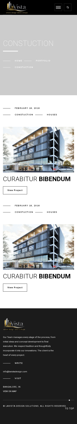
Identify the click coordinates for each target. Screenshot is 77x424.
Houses (52, 114)
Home (18, 61)
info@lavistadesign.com (15, 371)
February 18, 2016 (27, 108)
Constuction (24, 114)
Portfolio (43, 61)
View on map (10, 391)
